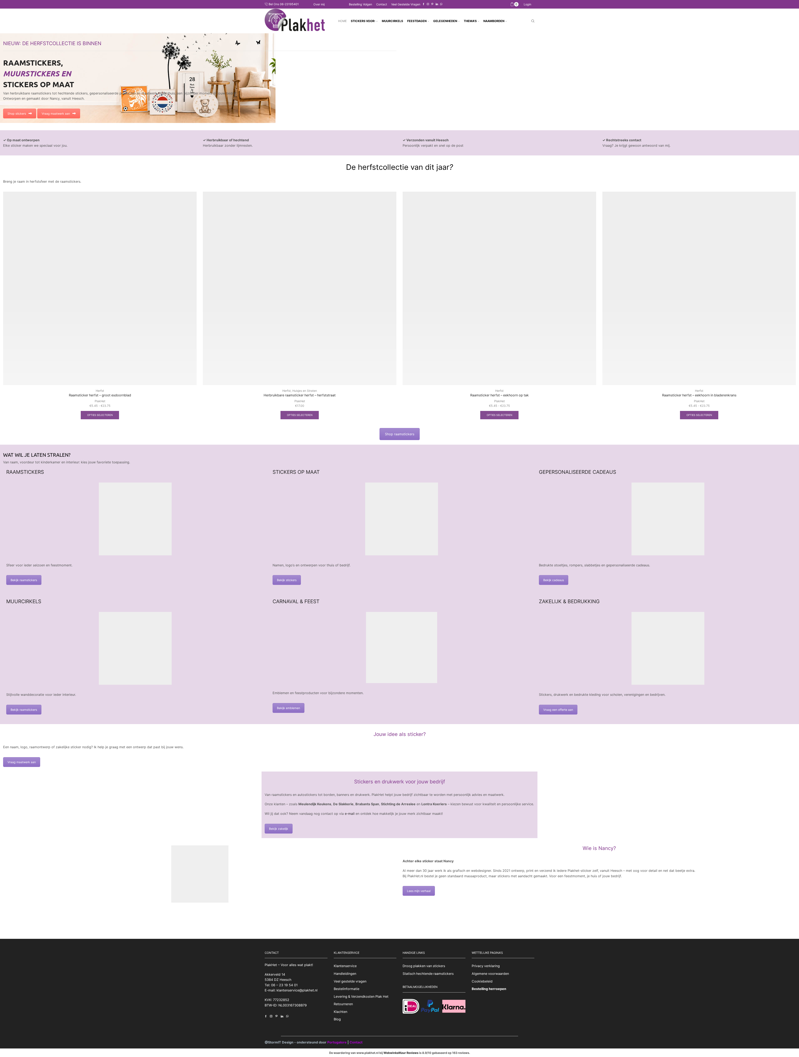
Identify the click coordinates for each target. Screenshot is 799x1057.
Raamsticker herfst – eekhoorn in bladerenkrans (699, 395)
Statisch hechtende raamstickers (428, 974)
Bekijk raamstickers (24, 580)
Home (342, 21)
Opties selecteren (100, 415)
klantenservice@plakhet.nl (297, 990)
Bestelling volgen (360, 4)
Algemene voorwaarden (490, 974)
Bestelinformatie (346, 989)
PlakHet (100, 401)
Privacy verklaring (486, 966)
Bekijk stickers (287, 580)
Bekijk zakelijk (278, 828)
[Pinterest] (432, 4)
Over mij (319, 4)
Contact (381, 4)
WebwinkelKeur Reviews (400, 1053)
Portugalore (337, 1042)
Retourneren (343, 1004)
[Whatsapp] (441, 4)
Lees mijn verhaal (419, 891)
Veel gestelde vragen (405, 4)
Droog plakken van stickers (424, 966)
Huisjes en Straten (304, 390)
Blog (337, 1019)
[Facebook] (423, 4)
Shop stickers (16, 113)
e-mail (349, 813)
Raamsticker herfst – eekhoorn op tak (499, 395)
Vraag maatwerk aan (56, 113)
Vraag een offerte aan (558, 709)
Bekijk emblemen (288, 708)
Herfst (100, 390)
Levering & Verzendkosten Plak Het (361, 997)
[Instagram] (428, 4)
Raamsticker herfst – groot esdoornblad (100, 395)
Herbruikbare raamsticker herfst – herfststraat (300, 395)
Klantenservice (345, 966)
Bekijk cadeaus (553, 580)
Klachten (340, 1012)
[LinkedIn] (437, 4)
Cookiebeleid (482, 981)
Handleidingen (345, 974)
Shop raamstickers (399, 434)
